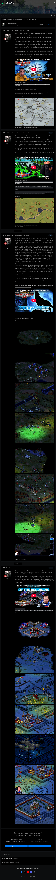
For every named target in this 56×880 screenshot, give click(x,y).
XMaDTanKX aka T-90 (13, 23)
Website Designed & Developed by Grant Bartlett (28, 868)
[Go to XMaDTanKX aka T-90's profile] (3, 24)
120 (8, 44)
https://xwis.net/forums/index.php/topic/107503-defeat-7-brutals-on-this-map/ (34, 38)
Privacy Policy (28, 875)
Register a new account (16, 846)
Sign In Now (39, 846)
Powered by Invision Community (28, 878)
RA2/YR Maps (19, 25)
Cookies (34, 875)
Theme (21, 875)
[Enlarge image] (34, 628)
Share (41, 24)
